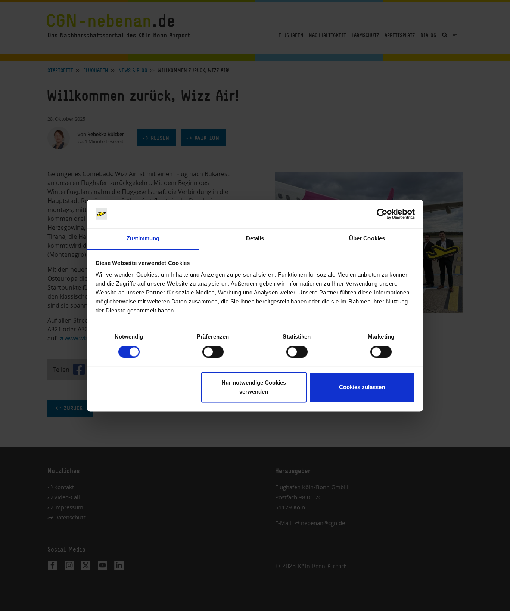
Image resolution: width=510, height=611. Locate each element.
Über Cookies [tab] (367, 238)
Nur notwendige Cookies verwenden (253, 387)
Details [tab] (255, 238)
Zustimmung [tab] (143, 238)
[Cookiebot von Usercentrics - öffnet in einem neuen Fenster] (382, 213)
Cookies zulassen (362, 387)
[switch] (213, 352)
